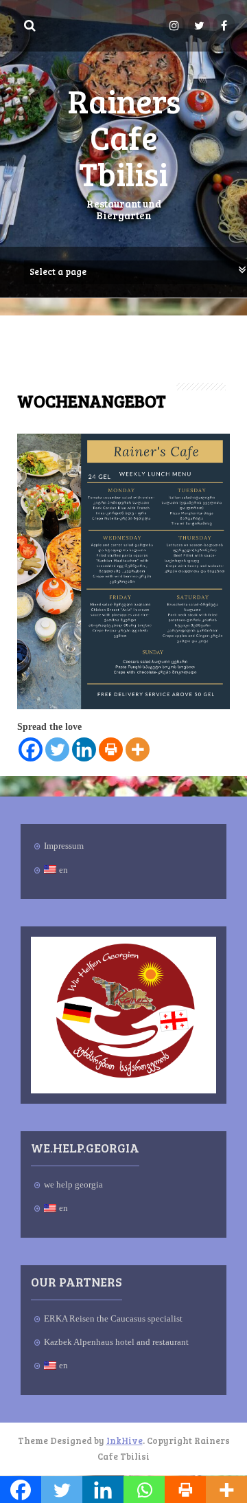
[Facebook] (31, 749)
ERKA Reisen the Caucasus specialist (113, 1318)
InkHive (124, 1440)
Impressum (64, 845)
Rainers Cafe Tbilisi (123, 136)
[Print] (111, 749)
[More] (138, 749)
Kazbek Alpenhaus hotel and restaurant (116, 1342)
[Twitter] (57, 749)
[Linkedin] (84, 749)
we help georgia (73, 1184)
